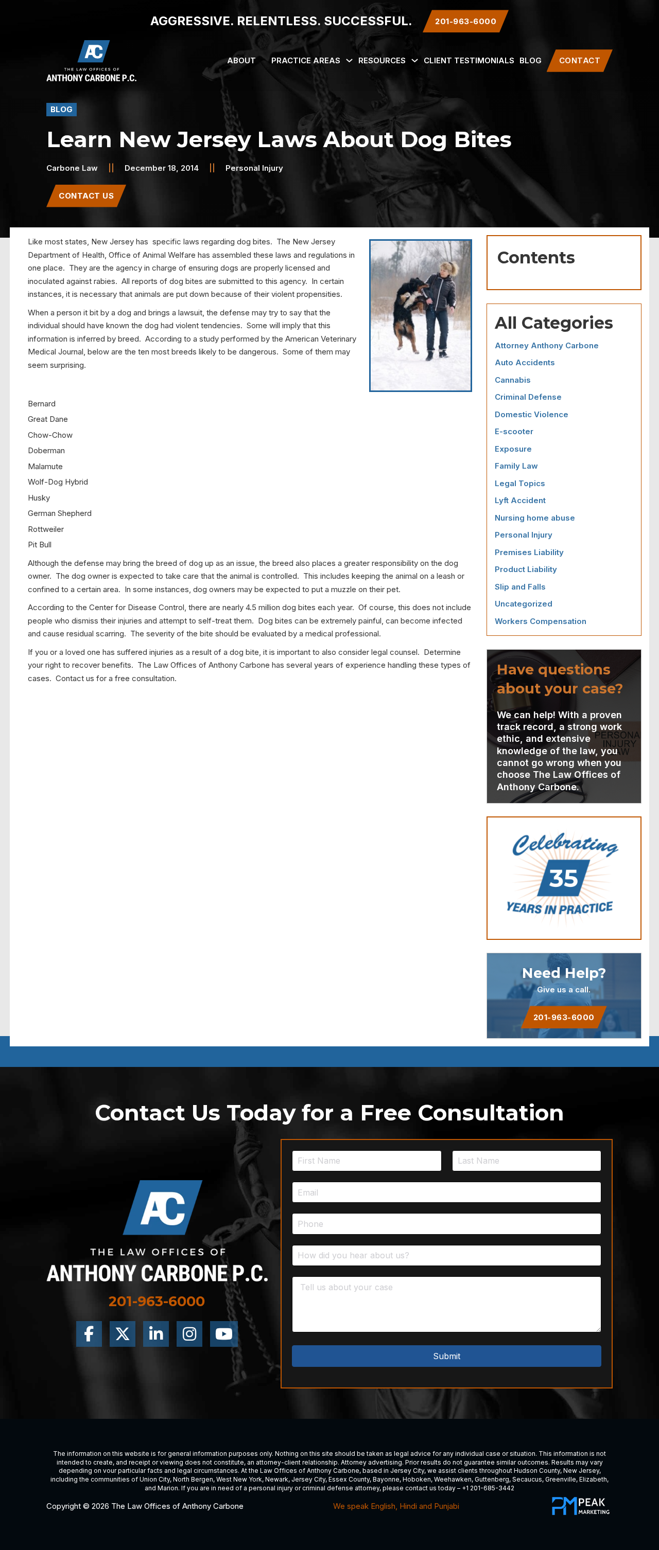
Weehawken (453, 1479)
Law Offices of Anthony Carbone (211, 665)
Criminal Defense (528, 397)
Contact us (75, 678)
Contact (580, 60)
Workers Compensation (540, 621)
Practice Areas (305, 60)
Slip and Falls (520, 587)
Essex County (349, 1479)
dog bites (253, 241)
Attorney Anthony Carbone (547, 345)
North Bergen (193, 1479)
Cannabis (513, 380)
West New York (239, 1479)
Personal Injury (254, 168)
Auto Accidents (525, 362)
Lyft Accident (520, 500)
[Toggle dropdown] (349, 60)
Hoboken (417, 1479)
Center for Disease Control (136, 607)
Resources (382, 60)
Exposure (513, 449)
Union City (155, 1479)
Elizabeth (593, 1479)
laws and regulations (311, 255)
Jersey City (407, 1470)
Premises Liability (529, 552)
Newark (276, 1479)
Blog (530, 60)
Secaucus (527, 1479)
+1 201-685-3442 (488, 1488)
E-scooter (514, 431)
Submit (446, 1356)
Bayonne (386, 1479)
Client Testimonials (469, 60)
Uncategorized (523, 604)
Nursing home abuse (535, 518)
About (241, 60)
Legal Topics (520, 483)
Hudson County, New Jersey (556, 1470)
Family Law (516, 466)
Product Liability (526, 569)
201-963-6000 (564, 1017)
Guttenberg (492, 1479)
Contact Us (86, 196)
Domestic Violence (531, 414)
